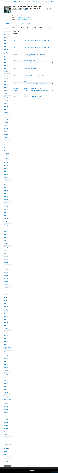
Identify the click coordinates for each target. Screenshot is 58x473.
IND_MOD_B (5, 451)
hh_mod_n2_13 (6, 184)
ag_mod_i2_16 (6, 371)
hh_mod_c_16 (6, 306)
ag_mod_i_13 (6, 221)
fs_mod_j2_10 (6, 134)
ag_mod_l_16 (6, 376)
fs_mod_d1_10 (6, 113)
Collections (37, 1)
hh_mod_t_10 (6, 69)
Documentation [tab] (21, 23)
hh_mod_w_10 (6, 74)
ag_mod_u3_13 (6, 250)
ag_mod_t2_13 (6, 246)
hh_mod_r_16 (6, 335)
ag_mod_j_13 (6, 224)
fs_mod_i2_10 (6, 131)
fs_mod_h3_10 (6, 128)
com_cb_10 (5, 137)
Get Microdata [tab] (28, 23)
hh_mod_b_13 (6, 161)
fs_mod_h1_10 (6, 125)
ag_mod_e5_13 (6, 215)
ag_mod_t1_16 (6, 393)
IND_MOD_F (5, 452)
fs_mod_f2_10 (6, 122)
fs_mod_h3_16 (6, 422)
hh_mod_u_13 (6, 196)
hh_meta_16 (5, 303)
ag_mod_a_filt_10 (6, 77)
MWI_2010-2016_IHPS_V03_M (19, 3)
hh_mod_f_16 (6, 310)
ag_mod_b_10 (6, 78)
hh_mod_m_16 (6, 326)
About (33, 1)
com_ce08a (16, 70)
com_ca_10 (5, 135)
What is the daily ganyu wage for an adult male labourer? (34, 75)
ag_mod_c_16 (6, 355)
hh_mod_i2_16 (6, 319)
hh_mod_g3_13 (6, 171)
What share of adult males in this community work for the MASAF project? (37, 90)
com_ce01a (16, 40)
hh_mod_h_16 (6, 316)
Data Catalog (29, 1)
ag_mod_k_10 (6, 91)
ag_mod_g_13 (6, 218)
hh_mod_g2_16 (6, 313)
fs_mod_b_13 (6, 256)
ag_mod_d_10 (6, 81)
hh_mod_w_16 (6, 344)
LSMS (13, 3)
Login (53, 1)
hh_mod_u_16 (6, 341)
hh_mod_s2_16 (6, 338)
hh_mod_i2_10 (6, 50)
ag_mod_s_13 (6, 243)
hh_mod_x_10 (6, 75)
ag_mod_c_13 (6, 206)
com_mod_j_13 (6, 300)
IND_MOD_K (5, 458)
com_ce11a (16, 85)
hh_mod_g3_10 (6, 46)
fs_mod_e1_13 (6, 265)
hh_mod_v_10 (6, 72)
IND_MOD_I (5, 455)
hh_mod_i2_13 (6, 175)
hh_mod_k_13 (6, 178)
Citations (42, 1)
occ (15, 35)
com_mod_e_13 (6, 291)
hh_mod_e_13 (6, 165)
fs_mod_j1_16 (6, 425)
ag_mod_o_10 (6, 97)
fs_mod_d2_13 (6, 260)
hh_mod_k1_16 (6, 322)
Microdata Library (16, 1)
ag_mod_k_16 (6, 374)
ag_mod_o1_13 (6, 234)
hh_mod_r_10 (6, 65)
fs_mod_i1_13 (6, 278)
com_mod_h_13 (6, 297)
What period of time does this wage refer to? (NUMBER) (34, 85)
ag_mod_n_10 (6, 96)
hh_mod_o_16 (6, 331)
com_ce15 (16, 101)
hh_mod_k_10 (6, 53)
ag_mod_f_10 (6, 84)
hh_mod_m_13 (6, 181)
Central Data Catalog (9, 3)
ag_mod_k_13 (6, 225)
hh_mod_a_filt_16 (6, 304)
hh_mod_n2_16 (6, 329)
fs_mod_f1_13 (6, 268)
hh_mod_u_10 (6, 71)
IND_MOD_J (5, 457)
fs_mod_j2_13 (6, 282)
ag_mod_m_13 (6, 228)
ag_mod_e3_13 (6, 212)
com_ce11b (16, 88)
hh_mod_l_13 (6, 180)
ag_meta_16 (5, 349)
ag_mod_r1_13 (6, 240)
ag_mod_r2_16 (6, 390)
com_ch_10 (5, 147)
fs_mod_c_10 (6, 112)
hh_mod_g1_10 (6, 43)
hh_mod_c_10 (6, 37)
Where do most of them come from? (30, 68)
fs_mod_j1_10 (6, 132)
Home (4, 3)
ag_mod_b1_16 (6, 352)
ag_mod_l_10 (6, 93)
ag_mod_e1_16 (6, 358)
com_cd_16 (5, 434)
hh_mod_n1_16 (6, 328)
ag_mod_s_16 (6, 392)
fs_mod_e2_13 (6, 266)
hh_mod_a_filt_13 (6, 159)
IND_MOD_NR (6, 461)
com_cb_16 (5, 431)
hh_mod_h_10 (6, 47)
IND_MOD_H (5, 454)
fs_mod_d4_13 (6, 263)
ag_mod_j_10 (6, 90)
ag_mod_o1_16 (6, 383)
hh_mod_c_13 (6, 162)
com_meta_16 (6, 428)
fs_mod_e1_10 (6, 118)
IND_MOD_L (5, 460)
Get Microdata (24, 9)
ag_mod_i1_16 (6, 370)
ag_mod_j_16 (6, 373)
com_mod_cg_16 (6, 448)
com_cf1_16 (5, 437)
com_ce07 (16, 68)
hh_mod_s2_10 (6, 68)
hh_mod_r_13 (6, 190)
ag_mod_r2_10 (6, 103)
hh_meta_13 (5, 158)
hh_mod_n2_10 (6, 59)
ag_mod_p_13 (6, 237)
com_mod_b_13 (6, 287)
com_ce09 (16, 80)
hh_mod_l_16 (6, 325)
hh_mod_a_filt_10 (6, 34)
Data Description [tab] (15, 23)
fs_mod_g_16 (6, 418)
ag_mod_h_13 (6, 219)
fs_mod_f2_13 (6, 269)
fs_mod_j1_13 (6, 281)
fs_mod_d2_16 (6, 409)
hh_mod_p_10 (6, 62)
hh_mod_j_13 (6, 177)
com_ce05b (16, 62)
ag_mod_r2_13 (6, 241)
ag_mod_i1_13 (6, 222)
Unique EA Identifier (27, 38)
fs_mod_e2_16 (6, 413)
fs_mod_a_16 (6, 403)
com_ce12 (16, 90)
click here (32, 470)
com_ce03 (16, 54)
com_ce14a (16, 96)
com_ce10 (16, 83)
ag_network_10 (6, 109)
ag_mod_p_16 (6, 386)
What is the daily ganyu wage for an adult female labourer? (34, 77)
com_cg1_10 (5, 144)
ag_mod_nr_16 (6, 380)
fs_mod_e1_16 (6, 412)
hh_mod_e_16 (6, 309)
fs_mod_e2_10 (6, 119)
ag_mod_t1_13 (6, 244)
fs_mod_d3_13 (6, 262)
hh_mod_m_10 (6, 56)
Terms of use (47, 1)
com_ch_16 (5, 440)
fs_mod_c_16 (6, 406)
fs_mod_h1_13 (6, 272)
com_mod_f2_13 (6, 294)
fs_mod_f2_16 (6, 416)
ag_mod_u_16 (6, 396)
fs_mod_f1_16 (6, 415)
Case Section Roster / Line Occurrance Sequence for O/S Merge (35, 35)
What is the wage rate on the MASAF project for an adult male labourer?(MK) (37, 83)
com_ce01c (16, 47)
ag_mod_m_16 (6, 377)
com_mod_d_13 (6, 290)
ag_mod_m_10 (6, 94)
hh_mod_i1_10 (6, 49)
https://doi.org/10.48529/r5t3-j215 (23, 13)
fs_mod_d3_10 (6, 116)
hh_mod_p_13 (6, 187)
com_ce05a (16, 60)
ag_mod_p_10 (6, 99)
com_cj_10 (5, 150)
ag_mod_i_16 (6, 368)
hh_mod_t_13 (6, 194)
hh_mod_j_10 (6, 52)
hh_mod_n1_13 (6, 183)
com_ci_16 (5, 441)
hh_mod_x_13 (6, 199)
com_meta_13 (6, 284)
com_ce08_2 (16, 77)
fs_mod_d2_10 (6, 115)
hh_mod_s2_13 (6, 193)
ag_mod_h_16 (6, 367)
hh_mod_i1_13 (6, 174)
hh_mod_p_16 (6, 332)
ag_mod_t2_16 (6, 395)
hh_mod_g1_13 (6, 168)
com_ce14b (16, 98)
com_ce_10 (5, 141)
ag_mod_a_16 (6, 351)
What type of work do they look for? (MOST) (32, 60)
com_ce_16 (5, 435)
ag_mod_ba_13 (6, 203)
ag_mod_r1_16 (6, 389)
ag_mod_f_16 (6, 364)
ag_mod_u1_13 (6, 247)
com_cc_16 (5, 432)
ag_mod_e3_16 (6, 361)
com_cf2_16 (5, 438)
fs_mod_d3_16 (6, 410)
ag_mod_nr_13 (6, 231)
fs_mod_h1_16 (6, 419)
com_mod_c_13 (6, 288)
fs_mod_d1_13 (6, 259)
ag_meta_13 (5, 200)
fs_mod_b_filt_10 (6, 110)
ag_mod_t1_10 (6, 106)
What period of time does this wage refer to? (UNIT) (33, 88)
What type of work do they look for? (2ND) (31, 62)
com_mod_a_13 (6, 285)
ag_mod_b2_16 (6, 354)
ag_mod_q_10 (6, 100)
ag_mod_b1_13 (6, 202)
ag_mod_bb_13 (6, 205)
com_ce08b (16, 73)
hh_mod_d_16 (6, 307)
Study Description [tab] (7, 23)
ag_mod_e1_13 (6, 209)
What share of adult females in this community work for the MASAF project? (37, 101)
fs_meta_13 (5, 253)
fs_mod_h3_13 (6, 275)
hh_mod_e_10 (6, 40)
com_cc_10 (5, 138)
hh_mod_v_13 (6, 197)
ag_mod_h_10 (6, 87)
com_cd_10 (5, 140)
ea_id (15, 38)
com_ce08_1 (16, 75)
